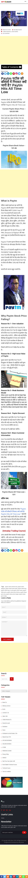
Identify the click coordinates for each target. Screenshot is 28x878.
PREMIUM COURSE (6, 750)
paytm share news (17, 590)
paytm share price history (13, 592)
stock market (14, 31)
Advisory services (6, 705)
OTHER (4, 747)
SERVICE (4, 757)
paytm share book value (11, 588)
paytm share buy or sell (7, 590)
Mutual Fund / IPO (6, 737)
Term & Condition (6, 771)
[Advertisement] (14, 50)
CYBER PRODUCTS (6, 719)
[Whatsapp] (11, 73)
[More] (22, 73)
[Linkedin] (8, 73)
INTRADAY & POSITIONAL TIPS (9, 733)
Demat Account (6, 723)
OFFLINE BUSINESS (7, 740)
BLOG (3, 709)
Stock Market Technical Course (9, 764)
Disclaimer (4, 726)
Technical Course (6, 768)
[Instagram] (16, 73)
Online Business (7, 31)
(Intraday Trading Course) (14, 531)
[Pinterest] (13, 73)
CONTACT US (5, 712)
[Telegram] (19, 73)
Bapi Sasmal (19, 29)
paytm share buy (22, 588)
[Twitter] (5, 73)
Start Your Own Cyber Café (8, 761)
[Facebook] (2, 73)
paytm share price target (12, 594)
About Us (4, 702)
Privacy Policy (5, 754)
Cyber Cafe (5, 716)
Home (3, 730)
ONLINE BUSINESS (6, 743)
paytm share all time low (11, 586)
